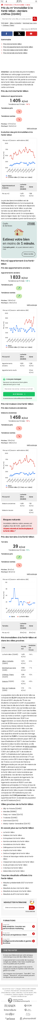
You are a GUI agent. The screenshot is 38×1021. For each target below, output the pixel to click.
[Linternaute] (10, 1010)
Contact (7, 990)
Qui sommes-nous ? (8, 988)
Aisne (28, 5)
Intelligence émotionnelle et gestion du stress (17, 941)
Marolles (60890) (10, 811)
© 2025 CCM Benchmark (19, 996)
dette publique (30, 746)
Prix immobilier (19, 5)
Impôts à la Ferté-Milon (12, 850)
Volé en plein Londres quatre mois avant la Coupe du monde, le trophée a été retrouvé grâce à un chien (18, 968)
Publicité (33, 988)
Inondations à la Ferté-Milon (14, 844)
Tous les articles (28, 992)
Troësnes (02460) (10, 817)
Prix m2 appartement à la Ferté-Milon (18, 47)
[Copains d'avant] (10, 1014)
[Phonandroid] (28, 1018)
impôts (33, 736)
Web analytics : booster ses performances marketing (14, 926)
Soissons (5, 681)
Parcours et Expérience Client (15, 934)
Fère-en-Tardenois (8, 688)
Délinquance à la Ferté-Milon (14, 847)
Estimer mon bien (28, 254)
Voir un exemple (30, 911)
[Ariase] (10, 1018)
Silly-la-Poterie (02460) (12, 808)
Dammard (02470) (10, 820)
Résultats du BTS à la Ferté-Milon (16, 894)
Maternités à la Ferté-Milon (13, 871)
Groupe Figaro (28, 994)
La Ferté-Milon (8, 832)
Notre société (26, 988)
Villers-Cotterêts (15, 23)
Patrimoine (8, 5)
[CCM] (28, 1005)
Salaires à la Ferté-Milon (12, 835)
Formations (9, 920)
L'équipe (18, 988)
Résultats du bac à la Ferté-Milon (16, 888)
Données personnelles (26, 990)
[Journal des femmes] (10, 1005)
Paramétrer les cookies (8, 992)
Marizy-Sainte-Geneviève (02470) (16, 823)
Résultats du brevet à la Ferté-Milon (17, 891)
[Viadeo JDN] (28, 1014)
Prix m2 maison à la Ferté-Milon (15, 50)
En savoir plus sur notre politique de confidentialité (17, 398)
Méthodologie (32, 128)
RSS (35, 992)
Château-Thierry (8, 25)
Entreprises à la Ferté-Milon (14, 838)
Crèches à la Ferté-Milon (13, 868)
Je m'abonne (18, 394)
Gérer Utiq (19, 992)
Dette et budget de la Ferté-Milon (16, 853)
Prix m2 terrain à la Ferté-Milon (15, 53)
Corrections (8, 994)
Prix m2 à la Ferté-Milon (12, 44)
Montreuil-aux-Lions (30, 23)
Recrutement (15, 990)
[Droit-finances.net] (28, 1010)
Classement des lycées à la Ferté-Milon (18, 862)
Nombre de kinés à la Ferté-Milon (16, 841)
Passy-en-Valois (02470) (13, 814)
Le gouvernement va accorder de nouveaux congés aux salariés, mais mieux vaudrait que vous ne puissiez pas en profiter (19, 961)
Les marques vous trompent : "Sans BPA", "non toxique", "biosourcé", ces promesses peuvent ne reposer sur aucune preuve (19, 975)
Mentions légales (18, 994)
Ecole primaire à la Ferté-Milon (15, 865)
